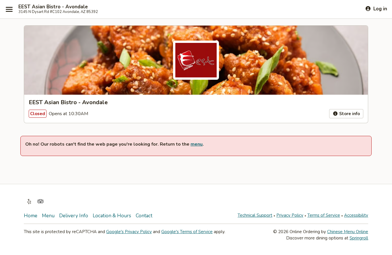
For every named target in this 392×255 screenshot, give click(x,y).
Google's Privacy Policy (129, 232)
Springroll (359, 238)
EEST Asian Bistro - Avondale (53, 7)
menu (197, 144)
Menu (48, 215)
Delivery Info (73, 215)
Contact (144, 215)
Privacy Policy (289, 215)
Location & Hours (112, 215)
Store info (349, 114)
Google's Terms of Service (187, 232)
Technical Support (255, 215)
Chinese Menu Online (347, 232)
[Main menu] (9, 9)
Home (30, 215)
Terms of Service (323, 215)
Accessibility (356, 215)
